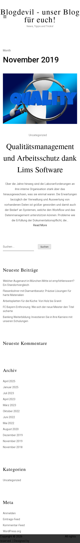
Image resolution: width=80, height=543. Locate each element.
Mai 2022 (8, 423)
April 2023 (9, 399)
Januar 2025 (10, 387)
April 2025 (9, 381)
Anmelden (9, 513)
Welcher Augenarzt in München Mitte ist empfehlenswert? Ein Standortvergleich (38, 282)
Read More (40, 225)
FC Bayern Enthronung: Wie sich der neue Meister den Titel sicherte (38, 309)
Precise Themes (40, 541)
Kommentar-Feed (14, 525)
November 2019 (13, 441)
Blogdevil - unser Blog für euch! (40, 15)
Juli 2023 (8, 393)
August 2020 (11, 429)
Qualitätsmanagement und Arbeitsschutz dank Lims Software (40, 157)
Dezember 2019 (13, 435)
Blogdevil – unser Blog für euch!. (43, 536)
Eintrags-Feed (11, 519)
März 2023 (9, 405)
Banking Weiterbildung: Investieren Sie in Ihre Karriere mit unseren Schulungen (37, 319)
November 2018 (13, 447)
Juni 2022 (9, 417)
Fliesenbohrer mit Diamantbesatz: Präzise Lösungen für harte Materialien (37, 293)
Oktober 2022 (11, 411)
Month (7, 50)
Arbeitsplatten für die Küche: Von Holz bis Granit (32, 301)
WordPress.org (12, 531)
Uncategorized (38, 135)
